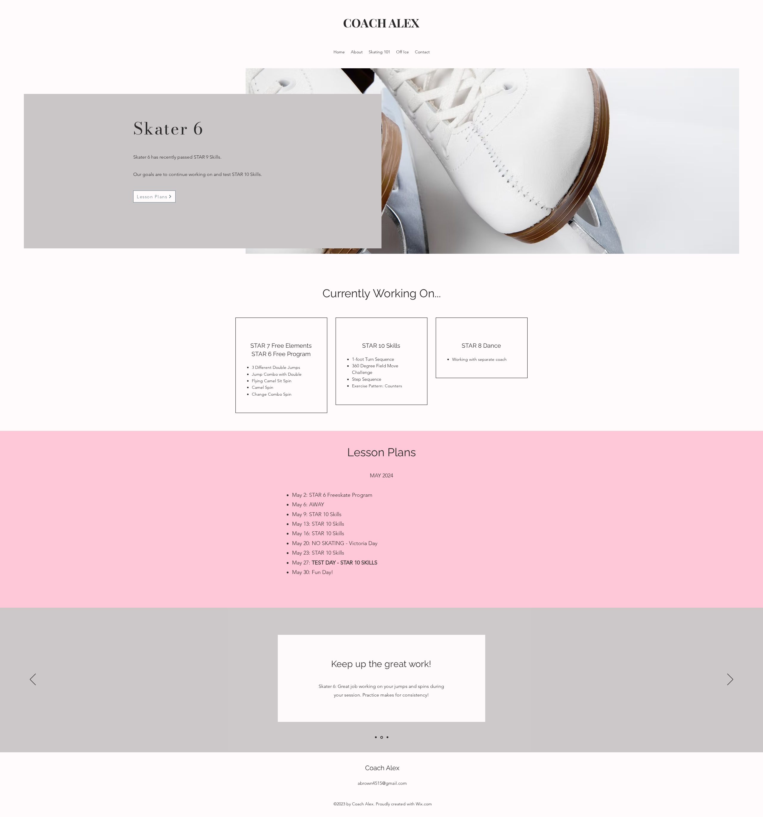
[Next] (730, 680)
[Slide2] (381, 737)
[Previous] (33, 680)
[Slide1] (376, 737)
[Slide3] (387, 737)
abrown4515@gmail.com (382, 783)
